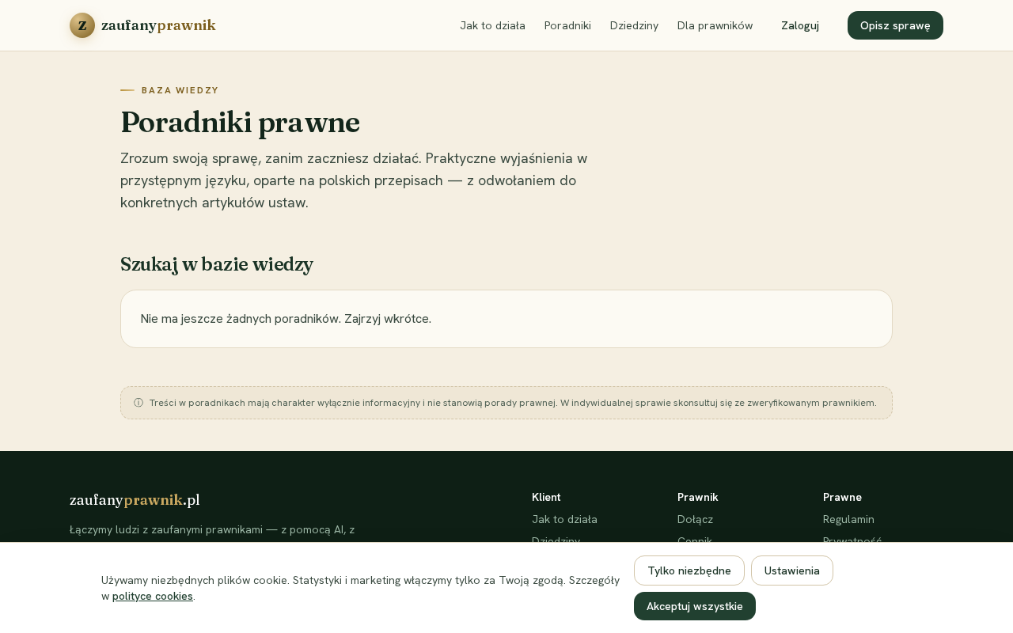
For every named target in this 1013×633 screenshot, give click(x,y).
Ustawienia (792, 570)
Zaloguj (800, 25)
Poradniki (567, 25)
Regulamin (849, 519)
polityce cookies (152, 596)
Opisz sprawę (895, 25)
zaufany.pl (135, 500)
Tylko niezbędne (689, 570)
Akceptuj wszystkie (695, 606)
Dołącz (695, 519)
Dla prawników (715, 25)
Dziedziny (634, 25)
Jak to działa (492, 25)
